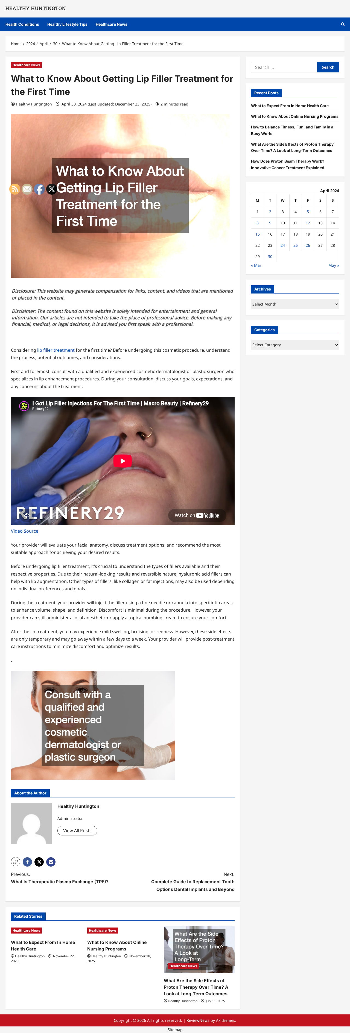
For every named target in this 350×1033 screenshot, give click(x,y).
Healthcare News (111, 24)
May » (333, 265)
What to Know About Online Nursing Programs (295, 116)
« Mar (256, 265)
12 (308, 222)
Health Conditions (22, 24)
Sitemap (175, 1029)
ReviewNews (197, 1020)
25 (295, 245)
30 (270, 256)
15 (257, 234)
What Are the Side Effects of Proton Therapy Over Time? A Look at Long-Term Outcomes (196, 987)
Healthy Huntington (34, 104)
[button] (343, 24)
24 (283, 245)
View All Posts (77, 830)
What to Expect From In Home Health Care (290, 105)
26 (308, 245)
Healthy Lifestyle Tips (67, 24)
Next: (193, 881)
